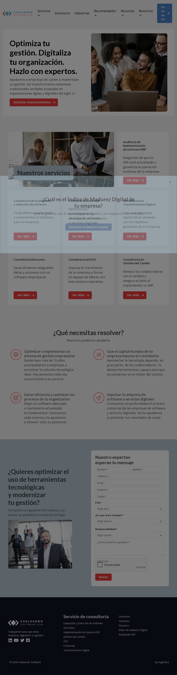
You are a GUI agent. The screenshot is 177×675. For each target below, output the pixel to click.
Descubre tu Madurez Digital (88, 350)
